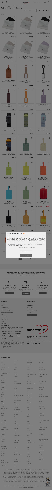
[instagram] (36, 344)
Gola (15, 402)
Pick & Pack (29, 430)
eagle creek (3, 465)
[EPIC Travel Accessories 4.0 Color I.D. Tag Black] (43, 71)
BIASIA (2, 387)
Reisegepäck (9, 6)
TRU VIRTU (41, 434)
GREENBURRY (17, 409)
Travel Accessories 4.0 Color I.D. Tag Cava (26, 81)
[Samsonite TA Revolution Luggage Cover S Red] (43, 192)
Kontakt (29, 303)
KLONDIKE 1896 (17, 461)
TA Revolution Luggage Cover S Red (43, 202)
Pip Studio (28, 437)
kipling (15, 459)
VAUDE (40, 447)
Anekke (2, 369)
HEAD (15, 421)
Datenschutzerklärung (6, 309)
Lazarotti (28, 369)
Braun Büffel (4, 399)
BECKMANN (3, 377)
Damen (2, 6)
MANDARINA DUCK (30, 388)
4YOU (2, 360)
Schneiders (41, 367)
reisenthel (28, 451)
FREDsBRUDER (17, 383)
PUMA (27, 444)
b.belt (2, 375)
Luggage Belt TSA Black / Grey (9, 129)
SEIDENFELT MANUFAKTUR (42, 386)
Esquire (15, 371)
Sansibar (41, 362)
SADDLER (28, 463)
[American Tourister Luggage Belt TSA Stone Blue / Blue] (43, 120)
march (27, 395)
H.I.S (15, 433)
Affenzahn (3, 364)
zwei (40, 461)
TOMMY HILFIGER (43, 427)
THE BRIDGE (42, 418)
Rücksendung (30, 305)
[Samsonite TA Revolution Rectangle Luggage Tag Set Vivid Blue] (8, 192)
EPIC (15, 364)
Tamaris (41, 410)
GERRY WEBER (17, 397)
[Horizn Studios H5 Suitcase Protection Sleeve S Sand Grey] (26, 23)
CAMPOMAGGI (4, 427)
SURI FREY (41, 406)
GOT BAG (16, 407)
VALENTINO (41, 442)
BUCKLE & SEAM (4, 408)
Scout (40, 376)
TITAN (40, 425)
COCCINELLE (4, 436)
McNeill (28, 400)
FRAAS (15, 381)
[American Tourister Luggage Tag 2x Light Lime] (8, 168)
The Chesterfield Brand (44, 420)
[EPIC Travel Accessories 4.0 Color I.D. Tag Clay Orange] (26, 95)
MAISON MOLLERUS (30, 383)
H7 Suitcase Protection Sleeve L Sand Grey (8, 57)
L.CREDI (15, 466)
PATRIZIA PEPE (29, 426)
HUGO (15, 437)
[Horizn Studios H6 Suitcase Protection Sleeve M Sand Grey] (26, 47)
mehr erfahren (20, 328)
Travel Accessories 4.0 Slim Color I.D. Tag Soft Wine (8, 105)
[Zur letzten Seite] (34, 259)
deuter (2, 455)
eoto (15, 362)
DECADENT (3, 446)
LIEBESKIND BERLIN (31, 374)
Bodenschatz (4, 389)
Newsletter (29, 312)
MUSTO (28, 404)
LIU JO (27, 376)
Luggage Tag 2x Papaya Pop (26, 226)
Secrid (40, 383)
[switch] (47, 485)
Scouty (40, 378)
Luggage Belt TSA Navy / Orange (8, 153)
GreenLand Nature (18, 411)
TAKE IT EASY (42, 408)
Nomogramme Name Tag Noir (8, 226)
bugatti (2, 413)
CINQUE (3, 434)
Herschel (16, 428)
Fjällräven (16, 376)
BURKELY (3, 415)
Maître (27, 386)
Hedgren (16, 423)
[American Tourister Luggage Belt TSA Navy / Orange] (8, 144)
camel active (4, 422)
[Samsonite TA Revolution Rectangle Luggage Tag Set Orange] (43, 168)
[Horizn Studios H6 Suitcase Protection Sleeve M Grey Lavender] (43, 47)
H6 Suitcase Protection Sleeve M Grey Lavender (43, 57)
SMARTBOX (41, 389)
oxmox (27, 419)
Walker (40, 454)
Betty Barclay (4, 384)
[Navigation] (2, 2)
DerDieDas (3, 450)
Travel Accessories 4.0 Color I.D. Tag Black (43, 81)
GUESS (15, 416)
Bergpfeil (3, 382)
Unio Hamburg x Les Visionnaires (43, 440)
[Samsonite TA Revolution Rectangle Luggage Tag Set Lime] (26, 168)
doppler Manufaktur (5, 462)
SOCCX (40, 392)
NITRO (27, 409)
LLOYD (28, 378)
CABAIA (2, 418)
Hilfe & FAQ (29, 309)
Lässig (27, 367)
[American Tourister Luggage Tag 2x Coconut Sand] (43, 144)
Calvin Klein (3, 420)
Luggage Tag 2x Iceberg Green (26, 153)
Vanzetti (41, 445)
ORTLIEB (28, 414)
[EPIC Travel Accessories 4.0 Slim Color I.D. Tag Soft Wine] (8, 95)
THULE (40, 422)
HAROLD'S (16, 419)
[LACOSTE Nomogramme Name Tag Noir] (8, 216)
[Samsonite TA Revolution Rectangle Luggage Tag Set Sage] (26, 192)
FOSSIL (15, 378)
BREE (2, 401)
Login (2, 321)
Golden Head (17, 404)
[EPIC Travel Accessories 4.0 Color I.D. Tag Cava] (26, 71)
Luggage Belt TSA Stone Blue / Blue (43, 130)
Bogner (2, 392)
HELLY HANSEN (17, 426)
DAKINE (3, 441)
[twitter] (31, 344)
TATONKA (41, 413)
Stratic (40, 401)
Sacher (28, 461)
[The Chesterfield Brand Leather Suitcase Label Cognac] (8, 71)
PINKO (27, 435)
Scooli (40, 371)
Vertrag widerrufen (32, 314)
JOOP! (15, 447)
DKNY (2, 458)
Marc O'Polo (29, 397)
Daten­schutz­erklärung (23, 247)
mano (27, 390)
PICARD (28, 428)
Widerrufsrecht (4, 307)
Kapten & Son (17, 451)
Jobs (2, 314)
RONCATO (28, 459)
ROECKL (28, 456)
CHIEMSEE (3, 432)
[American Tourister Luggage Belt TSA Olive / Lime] (26, 120)
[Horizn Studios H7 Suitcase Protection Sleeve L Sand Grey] (8, 47)
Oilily (27, 411)
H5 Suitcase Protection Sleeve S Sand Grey (26, 33)
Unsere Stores (4, 316)
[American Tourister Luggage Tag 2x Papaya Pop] (26, 216)
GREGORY (16, 414)
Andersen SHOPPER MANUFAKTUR (5, 372)
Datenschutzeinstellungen (7, 310)
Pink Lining (29, 433)
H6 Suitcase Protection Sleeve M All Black (8, 33)
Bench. (2, 380)
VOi (40, 452)
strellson (41, 403)
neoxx (27, 407)
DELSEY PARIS (4, 448)
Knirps (15, 463)
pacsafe (28, 421)
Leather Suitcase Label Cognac (8, 81)
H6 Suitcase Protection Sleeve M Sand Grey (26, 57)
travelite (41, 432)
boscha (2, 394)
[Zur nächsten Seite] (30, 259)
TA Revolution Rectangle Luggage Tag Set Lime (26, 178)
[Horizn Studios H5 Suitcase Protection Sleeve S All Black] (43, 23)
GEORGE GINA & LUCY (19, 395)
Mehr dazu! (26, 293)
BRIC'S (2, 403)
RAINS (27, 447)
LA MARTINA (29, 362)
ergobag (16, 367)
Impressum (3, 303)
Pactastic (28, 423)
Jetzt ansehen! (9, 292)
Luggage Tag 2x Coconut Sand (43, 153)
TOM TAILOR (42, 429)
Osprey (28, 416)
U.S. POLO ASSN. (42, 436)
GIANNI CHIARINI (17, 400)
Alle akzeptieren (26, 255)
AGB (2, 305)
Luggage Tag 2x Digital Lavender (43, 105)
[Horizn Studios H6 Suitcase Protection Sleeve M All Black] (8, 23)
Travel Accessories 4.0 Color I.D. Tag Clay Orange (26, 105)
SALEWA (28, 466)
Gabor (15, 390)
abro (2, 362)
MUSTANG (28, 402)
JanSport (16, 444)
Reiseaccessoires (17, 6)
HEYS (15, 430)
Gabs (15, 393)
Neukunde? (3, 323)
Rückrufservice (30, 307)
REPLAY (28, 454)
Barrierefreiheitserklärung (7, 312)
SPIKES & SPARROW (43, 396)
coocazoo (3, 439)
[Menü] (50, 477)
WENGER (41, 457)
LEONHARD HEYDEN (31, 371)
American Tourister (5, 367)
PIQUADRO (28, 440)
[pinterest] (39, 344)
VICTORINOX (42, 449)
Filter (49, 10)
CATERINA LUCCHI (5, 429)
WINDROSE (41, 459)
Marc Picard (29, 393)
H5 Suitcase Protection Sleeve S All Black (43, 33)
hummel (16, 442)
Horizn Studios (17, 435)
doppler (3, 460)
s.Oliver (40, 394)
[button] (14, 17)
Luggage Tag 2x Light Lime (8, 178)
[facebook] (28, 344)
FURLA (15, 388)
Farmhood (16, 374)
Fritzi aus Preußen (18, 386)
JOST (15, 449)
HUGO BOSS (16, 440)
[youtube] (34, 344)
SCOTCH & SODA (43, 374)
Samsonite (41, 360)
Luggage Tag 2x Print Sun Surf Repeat (43, 226)
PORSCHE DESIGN (30, 442)
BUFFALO (3, 410)
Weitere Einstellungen (26, 251)
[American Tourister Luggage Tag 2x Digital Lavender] (43, 95)
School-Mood (42, 369)
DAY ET (2, 443)
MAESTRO (28, 381)
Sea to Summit (42, 381)
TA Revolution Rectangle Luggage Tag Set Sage (26, 202)
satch (40, 364)
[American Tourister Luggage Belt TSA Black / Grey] (8, 120)
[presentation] (8, 2)
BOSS (2, 396)
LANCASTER (29, 364)
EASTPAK (16, 360)
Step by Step (42, 399)
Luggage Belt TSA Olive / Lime (26, 129)
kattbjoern (16, 456)
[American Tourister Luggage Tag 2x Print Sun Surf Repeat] (43, 216)
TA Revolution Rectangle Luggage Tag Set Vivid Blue (8, 202)
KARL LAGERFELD (18, 454)
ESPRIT (15, 369)
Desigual (3, 453)
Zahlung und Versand (32, 310)
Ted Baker (41, 415)
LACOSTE (28, 360)
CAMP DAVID (4, 425)
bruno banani (4, 406)
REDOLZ (28, 449)
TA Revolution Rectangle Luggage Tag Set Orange (43, 178)
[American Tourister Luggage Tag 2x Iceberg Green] (26, 144)
